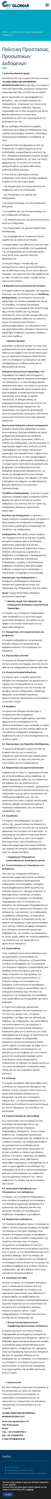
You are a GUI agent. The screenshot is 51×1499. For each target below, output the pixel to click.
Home (4, 32)
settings (30, 1489)
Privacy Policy (12, 1467)
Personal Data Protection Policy (20, 1470)
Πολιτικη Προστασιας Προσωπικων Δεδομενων (27, 1473)
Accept (7, 1494)
